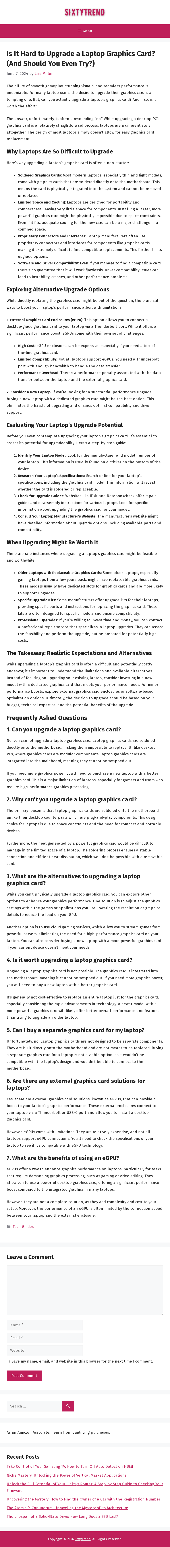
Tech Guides (23, 1226)
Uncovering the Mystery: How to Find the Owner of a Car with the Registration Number (83, 1499)
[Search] (68, 1406)
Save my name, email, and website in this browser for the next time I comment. (82, 1361)
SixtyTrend (83, 1539)
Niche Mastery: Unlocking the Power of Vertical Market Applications (66, 1475)
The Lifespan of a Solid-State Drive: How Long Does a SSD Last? (62, 1516)
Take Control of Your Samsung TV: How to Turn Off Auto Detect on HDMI (70, 1466)
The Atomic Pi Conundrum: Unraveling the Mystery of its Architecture (67, 1508)
